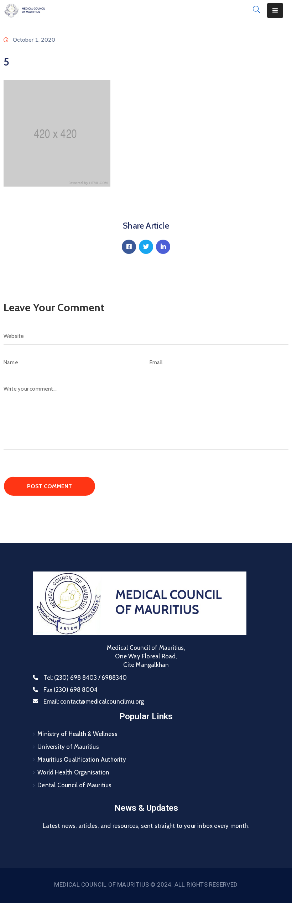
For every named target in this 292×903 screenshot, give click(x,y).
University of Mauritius (68, 746)
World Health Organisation (73, 772)
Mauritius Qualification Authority (81, 759)
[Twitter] (146, 247)
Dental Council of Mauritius (74, 785)
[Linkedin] (163, 247)
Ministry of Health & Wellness (77, 733)
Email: (93, 701)
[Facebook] (129, 247)
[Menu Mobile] (275, 10)
